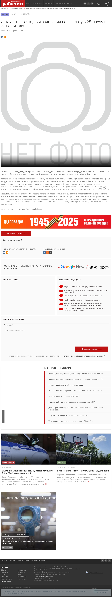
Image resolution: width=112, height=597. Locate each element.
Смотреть (20, 535)
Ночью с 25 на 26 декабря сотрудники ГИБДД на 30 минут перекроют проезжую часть (84, 309)
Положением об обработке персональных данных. (83, 356)
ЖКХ (19, 574)
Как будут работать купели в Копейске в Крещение (82, 300)
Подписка (20, 560)
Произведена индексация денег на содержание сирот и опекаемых (75, 374)
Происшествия (6, 579)
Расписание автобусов (38, 560)
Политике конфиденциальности (13, 593)
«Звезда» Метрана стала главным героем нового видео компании (27, 542)
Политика (21, 572)
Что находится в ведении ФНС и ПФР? (63, 396)
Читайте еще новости (15, 233)
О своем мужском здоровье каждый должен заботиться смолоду (75, 391)
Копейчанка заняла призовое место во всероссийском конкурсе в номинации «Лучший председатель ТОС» (83, 304)
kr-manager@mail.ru (46, 577)
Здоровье (4, 577)
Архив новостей (60, 3)
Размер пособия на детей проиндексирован (66, 385)
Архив (27, 560)
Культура (4, 572)
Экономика (22, 570)
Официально (22, 579)
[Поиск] (99, 4)
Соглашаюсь (101, 592)
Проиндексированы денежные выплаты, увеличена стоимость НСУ (75, 379)
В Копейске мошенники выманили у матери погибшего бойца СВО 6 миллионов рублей (27, 472)
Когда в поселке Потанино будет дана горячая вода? (83, 287)
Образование (22, 577)
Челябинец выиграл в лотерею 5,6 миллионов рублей (83, 296)
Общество (4, 570)
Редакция (4, 560)
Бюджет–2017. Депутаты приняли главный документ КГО (71, 402)
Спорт (3, 574)
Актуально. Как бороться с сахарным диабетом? (68, 415)
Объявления (48, 3)
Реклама (69, 3)
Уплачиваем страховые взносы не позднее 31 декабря (70, 421)
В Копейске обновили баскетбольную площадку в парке (83, 471)
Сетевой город (37, 3)
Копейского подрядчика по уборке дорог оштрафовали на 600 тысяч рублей (86, 291)
